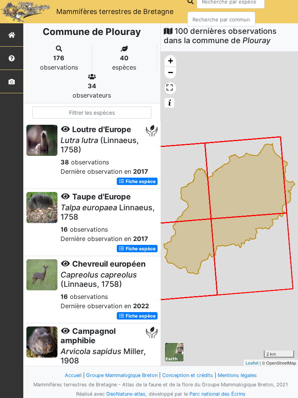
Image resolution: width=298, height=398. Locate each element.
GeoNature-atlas (126, 394)
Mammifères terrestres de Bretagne (114, 11)
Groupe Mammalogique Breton (122, 375)
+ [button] (170, 61)
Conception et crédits (187, 375)
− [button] (170, 72)
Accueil (73, 375)
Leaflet (252, 363)
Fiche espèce (140, 181)
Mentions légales (237, 375)
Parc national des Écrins (217, 394)
